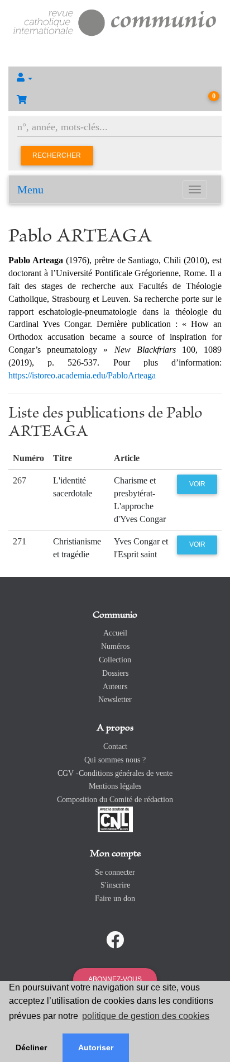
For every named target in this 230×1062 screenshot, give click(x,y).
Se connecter (115, 872)
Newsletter (115, 699)
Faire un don (115, 898)
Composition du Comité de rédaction (115, 799)
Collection (115, 660)
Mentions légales (115, 786)
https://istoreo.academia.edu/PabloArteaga (82, 375)
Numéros (115, 646)
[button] (115, 78)
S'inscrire (115, 885)
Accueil (115, 633)
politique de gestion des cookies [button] (145, 1016)
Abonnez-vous (115, 979)
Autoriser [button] (95, 1047)
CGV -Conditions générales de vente (115, 773)
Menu (30, 189)
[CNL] (115, 818)
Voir (197, 484)
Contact (115, 746)
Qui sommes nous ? (115, 760)
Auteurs (115, 686)
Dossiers (115, 673)
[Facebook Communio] (115, 940)
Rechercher (56, 155)
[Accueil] (115, 21)
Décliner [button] (31, 1047)
